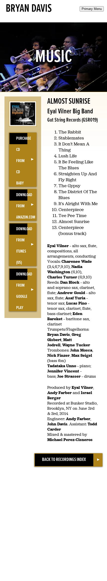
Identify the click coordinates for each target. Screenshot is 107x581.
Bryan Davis (29, 8)
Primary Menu (92, 9)
